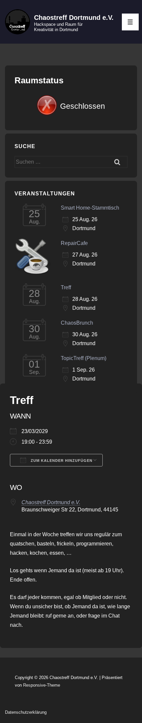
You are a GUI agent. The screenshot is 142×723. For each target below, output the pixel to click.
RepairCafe (74, 243)
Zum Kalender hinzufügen (60, 460)
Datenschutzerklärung (26, 712)
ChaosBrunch (77, 323)
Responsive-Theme (41, 685)
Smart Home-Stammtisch (90, 208)
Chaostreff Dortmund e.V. (74, 17)
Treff (66, 287)
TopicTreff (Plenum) (83, 358)
